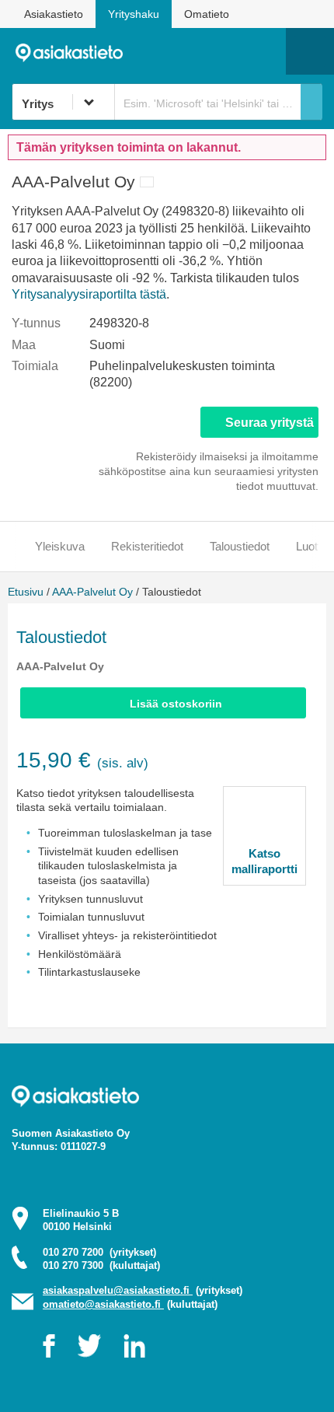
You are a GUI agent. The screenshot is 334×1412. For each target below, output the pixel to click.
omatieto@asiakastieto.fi (103, 1304)
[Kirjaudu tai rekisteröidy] (266, 51)
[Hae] (311, 102)
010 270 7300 (101, 1265)
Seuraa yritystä (269, 422)
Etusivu (25, 591)
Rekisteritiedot (147, 546)
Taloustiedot (240, 546)
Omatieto (206, 14)
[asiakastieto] (75, 51)
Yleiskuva (60, 546)
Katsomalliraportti (264, 861)
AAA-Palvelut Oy (92, 591)
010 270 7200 (99, 1252)
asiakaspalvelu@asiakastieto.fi (118, 1290)
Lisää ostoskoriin (176, 703)
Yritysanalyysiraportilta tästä (89, 294)
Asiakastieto (53, 14)
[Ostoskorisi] (194, 51)
